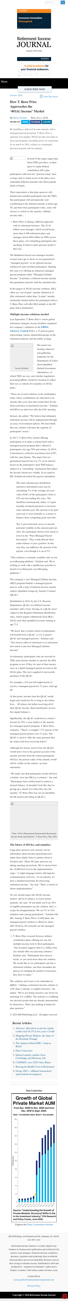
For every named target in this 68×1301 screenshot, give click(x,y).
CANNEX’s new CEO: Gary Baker (33, 1062)
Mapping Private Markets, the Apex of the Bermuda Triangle (35, 1037)
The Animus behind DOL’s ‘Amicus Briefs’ (33, 1044)
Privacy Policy (34, 1285)
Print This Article (50, 96)
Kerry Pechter (20, 117)
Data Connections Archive (40, 1224)
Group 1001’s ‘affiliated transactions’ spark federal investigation (34, 1072)
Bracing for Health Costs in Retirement (35, 1066)
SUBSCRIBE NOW (34, 89)
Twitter (25, 122)
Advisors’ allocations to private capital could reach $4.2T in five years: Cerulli (35, 1029)
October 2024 (16, 95)
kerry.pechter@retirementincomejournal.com (34, 1279)
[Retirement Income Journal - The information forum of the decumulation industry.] (34, 42)
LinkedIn (47, 122)
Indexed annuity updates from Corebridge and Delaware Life (31, 1056)
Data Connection (24, 1050)
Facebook (35, 122)
